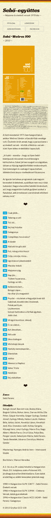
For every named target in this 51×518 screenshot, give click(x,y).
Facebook (34, 29)
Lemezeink (29, 23)
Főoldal (11, 23)
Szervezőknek (14, 29)
